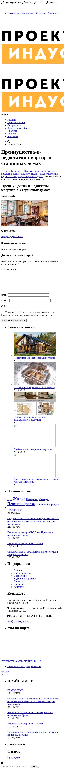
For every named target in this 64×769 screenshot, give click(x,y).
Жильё (19, 498)
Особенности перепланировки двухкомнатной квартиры (30, 418)
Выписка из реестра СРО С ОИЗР (25, 543)
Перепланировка (21, 503)
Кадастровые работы (18, 128)
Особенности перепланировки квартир (34, 387)
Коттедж (44, 499)
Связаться (12, 758)
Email (5, 300)
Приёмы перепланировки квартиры (33, 449)
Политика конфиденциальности (24, 666)
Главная (11, 119)
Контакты (12, 136)
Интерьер (32, 499)
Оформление (14, 125)
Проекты (12, 131)
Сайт (4, 306)
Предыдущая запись (12, 236)
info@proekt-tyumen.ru (19, 621)
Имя (4, 295)
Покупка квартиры (47, 504)
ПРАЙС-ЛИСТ (15, 510)
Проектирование (16, 122)
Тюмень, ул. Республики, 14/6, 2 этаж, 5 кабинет (33, 13)
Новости (12, 133)
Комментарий (9, 269)
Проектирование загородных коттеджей (35, 357)
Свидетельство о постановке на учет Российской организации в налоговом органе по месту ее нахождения (33, 521)
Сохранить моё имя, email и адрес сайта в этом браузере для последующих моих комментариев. (27, 313)
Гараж (9, 500)
